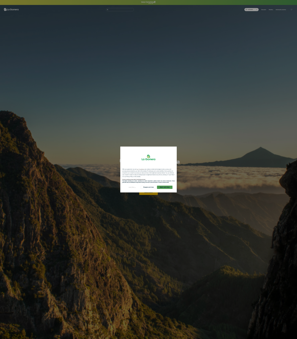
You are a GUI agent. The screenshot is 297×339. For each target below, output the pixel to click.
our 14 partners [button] (140, 169)
